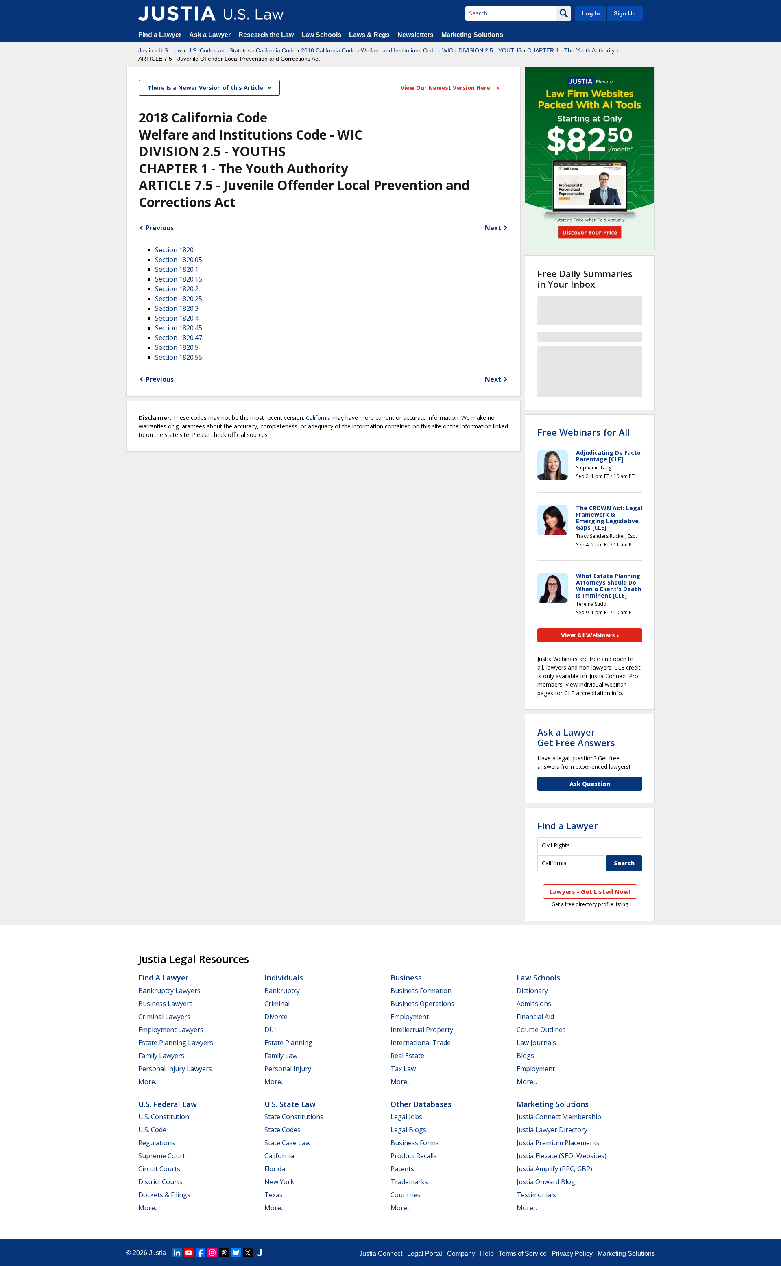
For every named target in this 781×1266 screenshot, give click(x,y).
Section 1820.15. (179, 279)
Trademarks (409, 1181)
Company (461, 1253)
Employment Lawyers (170, 1029)
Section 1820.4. (177, 318)
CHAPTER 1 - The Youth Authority (571, 50)
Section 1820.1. (177, 269)
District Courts (160, 1181)
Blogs (525, 1055)
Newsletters (415, 34)
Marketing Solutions (472, 34)
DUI (270, 1029)
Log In (591, 13)
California (318, 417)
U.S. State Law (290, 1104)
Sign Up (625, 13)
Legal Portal (424, 1253)
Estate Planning (288, 1042)
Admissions (534, 1003)
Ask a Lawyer (210, 34)
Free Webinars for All (583, 432)
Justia (145, 50)
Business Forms (414, 1142)
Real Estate (407, 1055)
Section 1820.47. (179, 337)
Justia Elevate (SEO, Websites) (561, 1155)
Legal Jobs (406, 1116)
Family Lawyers (161, 1055)
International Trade (420, 1042)
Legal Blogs (408, 1129)
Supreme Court (161, 1155)
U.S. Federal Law (167, 1104)
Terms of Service (523, 1253)
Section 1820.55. (179, 357)
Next (493, 227)
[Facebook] (200, 1252)
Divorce (276, 1016)
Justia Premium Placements (558, 1142)
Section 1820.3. (177, 308)
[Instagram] (212, 1252)
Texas (273, 1194)
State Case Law (287, 1142)
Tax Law (403, 1068)
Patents (402, 1168)
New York (279, 1181)
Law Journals (536, 1042)
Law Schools (321, 34)
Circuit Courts (159, 1168)
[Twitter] (248, 1252)
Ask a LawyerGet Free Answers (576, 737)
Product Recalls (413, 1155)
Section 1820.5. (177, 347)
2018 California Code (328, 50)
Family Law (280, 1055)
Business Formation (421, 990)
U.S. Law (170, 50)
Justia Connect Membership (559, 1116)
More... (148, 1081)
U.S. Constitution (163, 1116)
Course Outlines (541, 1029)
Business (406, 977)
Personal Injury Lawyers (175, 1068)
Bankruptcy (282, 990)
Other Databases (421, 1104)
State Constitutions (293, 1116)
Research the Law (266, 34)
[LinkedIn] (177, 1252)
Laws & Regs (369, 34)
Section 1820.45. (179, 327)
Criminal (277, 1003)
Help (487, 1253)
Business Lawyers (165, 1003)
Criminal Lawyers (164, 1016)
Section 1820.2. (177, 288)
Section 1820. (175, 249)
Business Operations (422, 1003)
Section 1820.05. (179, 259)
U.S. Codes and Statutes (219, 50)
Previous (160, 227)
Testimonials (536, 1194)
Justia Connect (380, 1253)
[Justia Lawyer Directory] (259, 1252)
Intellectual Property (421, 1029)
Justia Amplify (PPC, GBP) (554, 1168)
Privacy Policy (572, 1253)
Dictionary (532, 990)
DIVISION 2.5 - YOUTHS (490, 50)
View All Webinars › (590, 635)
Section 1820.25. (179, 298)
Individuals (283, 977)
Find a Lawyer (159, 34)
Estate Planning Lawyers (175, 1042)
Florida (274, 1168)
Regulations (156, 1142)
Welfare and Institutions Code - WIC (407, 50)
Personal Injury (287, 1068)
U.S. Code (152, 1129)
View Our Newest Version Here (446, 88)
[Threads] (224, 1252)
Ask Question (589, 783)
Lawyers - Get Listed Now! (590, 891)
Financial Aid (535, 1016)
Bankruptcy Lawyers (169, 990)
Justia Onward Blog (546, 1181)
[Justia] (177, 13)
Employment (409, 1016)
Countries (405, 1194)
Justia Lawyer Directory (552, 1129)
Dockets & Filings (164, 1194)
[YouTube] (189, 1252)
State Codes (282, 1129)
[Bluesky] (236, 1252)
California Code (276, 50)
